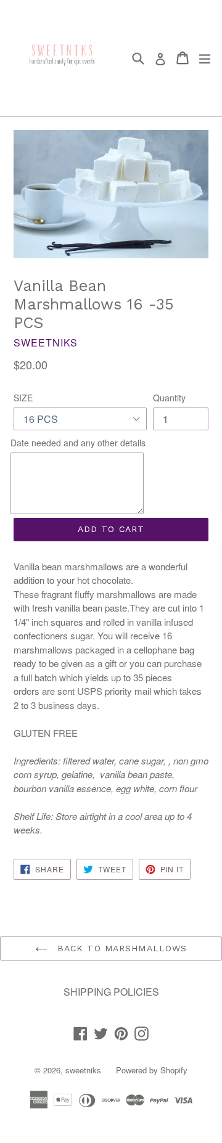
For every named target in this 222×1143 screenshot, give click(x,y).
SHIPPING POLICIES (111, 992)
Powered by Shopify (151, 1070)
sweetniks (83, 1070)
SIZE (23, 397)
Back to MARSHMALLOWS (120, 948)
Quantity (169, 397)
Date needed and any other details (78, 442)
